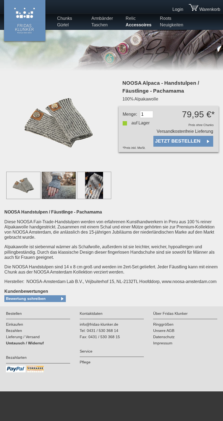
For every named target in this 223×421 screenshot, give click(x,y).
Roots (165, 18)
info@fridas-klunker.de (99, 324)
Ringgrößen (163, 324)
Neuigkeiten (171, 25)
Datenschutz (164, 337)
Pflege (85, 362)
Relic (131, 18)
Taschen (99, 25)
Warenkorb (209, 9)
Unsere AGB (163, 330)
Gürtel (63, 25)
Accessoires (138, 25)
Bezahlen (14, 330)
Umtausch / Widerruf (25, 343)
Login (177, 9)
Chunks (64, 18)
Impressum (162, 343)
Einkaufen (14, 324)
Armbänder (102, 18)
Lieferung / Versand (23, 337)
